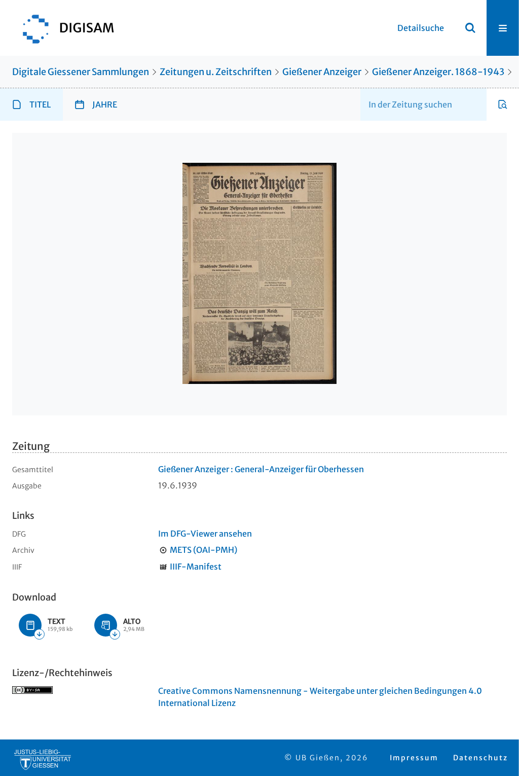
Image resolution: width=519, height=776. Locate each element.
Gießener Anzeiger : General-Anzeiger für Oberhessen (261, 469)
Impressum (414, 757)
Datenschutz (480, 757)
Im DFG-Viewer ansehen (205, 533)
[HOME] (63, 28)
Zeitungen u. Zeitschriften (216, 72)
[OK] (470, 28)
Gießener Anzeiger (321, 72)
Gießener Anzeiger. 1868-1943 (438, 72)
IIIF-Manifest (195, 566)
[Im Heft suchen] (503, 104)
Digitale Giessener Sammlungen (80, 72)
